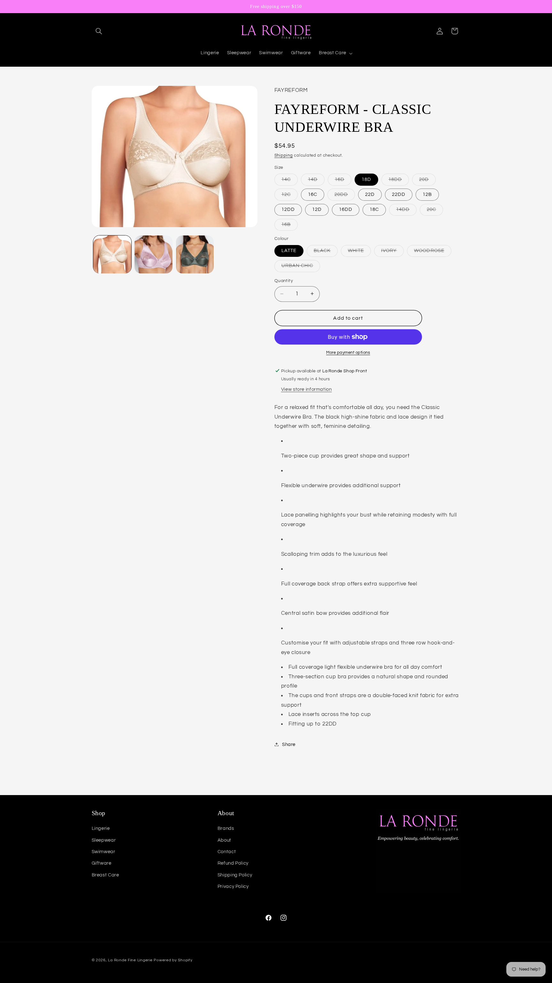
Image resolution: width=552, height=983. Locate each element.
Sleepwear (104, 840)
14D (316, 180)
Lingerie (101, 828)
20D (427, 180)
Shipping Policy (235, 875)
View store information (306, 389)
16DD (345, 209)
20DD (344, 195)
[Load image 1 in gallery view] (112, 254)
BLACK (326, 252)
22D (370, 194)
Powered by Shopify (173, 960)
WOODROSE (432, 252)
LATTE (288, 250)
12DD (288, 209)
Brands (226, 828)
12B (427, 194)
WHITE (359, 252)
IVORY (392, 252)
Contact (227, 851)
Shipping (283, 155)
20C (435, 210)
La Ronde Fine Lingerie (130, 960)
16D (343, 180)
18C (374, 209)
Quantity (283, 281)
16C (312, 194)
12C (289, 195)
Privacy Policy (233, 886)
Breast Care (105, 875)
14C (289, 180)
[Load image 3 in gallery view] (195, 254)
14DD (406, 210)
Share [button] (288, 744)
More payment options (348, 352)
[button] (99, 31)
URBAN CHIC (300, 267)
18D (366, 179)
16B (289, 225)
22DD (398, 194)
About (224, 840)
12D (317, 209)
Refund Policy (233, 863)
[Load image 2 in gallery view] (153, 254)
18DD (398, 180)
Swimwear (103, 851)
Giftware (101, 863)
